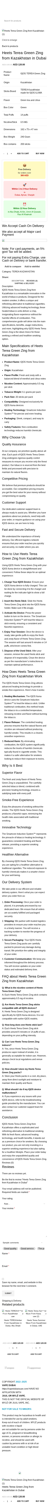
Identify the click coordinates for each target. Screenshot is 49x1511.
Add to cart (23, 154)
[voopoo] (13, 1370)
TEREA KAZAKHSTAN (23, 271)
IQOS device (8, 1100)
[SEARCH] (44, 21)
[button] (13, 1354)
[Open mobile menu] (3, 15)
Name (5, 1253)
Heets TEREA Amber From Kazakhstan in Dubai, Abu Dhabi (13, 1323)
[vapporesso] (35, 1370)
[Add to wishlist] (20, 1313)
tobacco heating (24, 837)
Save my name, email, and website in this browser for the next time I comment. (22, 1284)
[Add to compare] (5, 1507)
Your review (8, 1208)
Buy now (40, 154)
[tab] (18, 281)
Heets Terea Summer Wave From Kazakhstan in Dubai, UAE (36, 1323)
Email (5, 1266)
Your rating (7, 1198)
